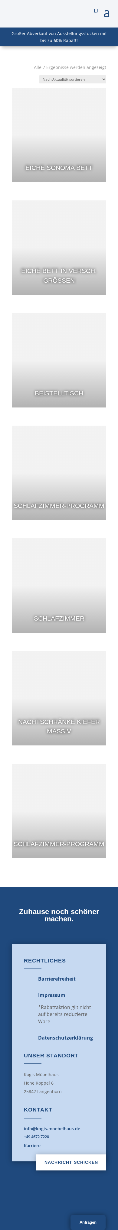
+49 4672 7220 (36, 1136)
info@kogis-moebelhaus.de (52, 1128)
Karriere (32, 1145)
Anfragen (88, 1222)
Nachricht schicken (71, 1162)
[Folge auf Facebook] (46, 1198)
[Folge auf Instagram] (72, 1198)
